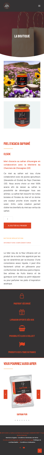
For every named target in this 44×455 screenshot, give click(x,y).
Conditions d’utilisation (27, 442)
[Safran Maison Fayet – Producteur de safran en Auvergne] (7, 6)
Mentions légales (11, 437)
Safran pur (22, 414)
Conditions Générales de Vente (28, 437)
